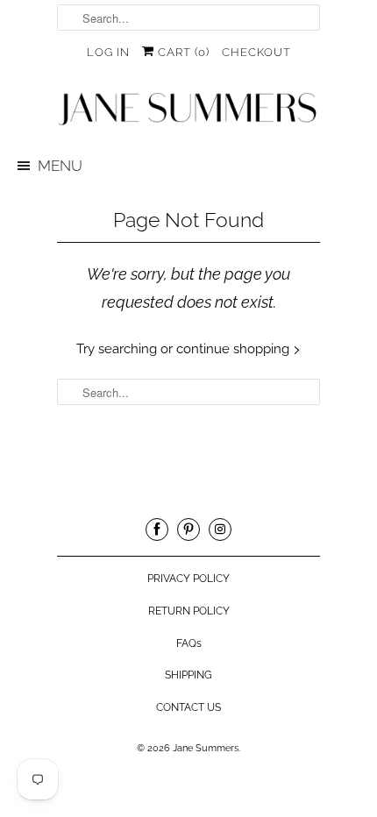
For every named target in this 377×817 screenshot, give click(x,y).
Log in (108, 52)
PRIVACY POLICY (188, 578)
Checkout (256, 52)
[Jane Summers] (188, 109)
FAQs (189, 643)
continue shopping (234, 349)
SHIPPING (188, 675)
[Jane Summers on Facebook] (157, 529)
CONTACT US (188, 707)
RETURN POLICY (189, 611)
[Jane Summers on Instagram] (220, 529)
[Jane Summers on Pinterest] (188, 529)
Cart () (182, 52)
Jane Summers (205, 748)
